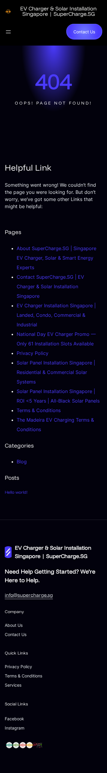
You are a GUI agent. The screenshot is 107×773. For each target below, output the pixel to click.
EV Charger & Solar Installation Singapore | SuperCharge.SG (58, 11)
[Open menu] (8, 31)
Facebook (14, 718)
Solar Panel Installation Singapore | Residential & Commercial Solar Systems (56, 372)
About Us (14, 625)
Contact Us (84, 31)
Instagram (14, 727)
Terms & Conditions (39, 410)
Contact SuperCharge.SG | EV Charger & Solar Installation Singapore (50, 286)
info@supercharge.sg (29, 595)
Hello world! (16, 492)
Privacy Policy (32, 353)
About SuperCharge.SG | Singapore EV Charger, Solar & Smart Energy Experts (56, 257)
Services (13, 685)
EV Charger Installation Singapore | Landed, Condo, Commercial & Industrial (56, 315)
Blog (22, 462)
